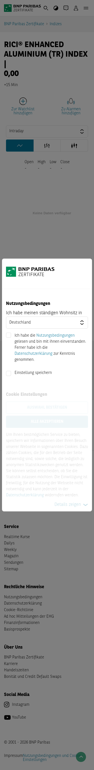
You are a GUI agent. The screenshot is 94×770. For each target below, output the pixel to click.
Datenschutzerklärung (33, 354)
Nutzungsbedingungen (55, 336)
